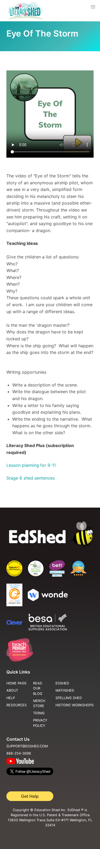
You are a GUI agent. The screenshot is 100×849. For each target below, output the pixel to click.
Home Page (16, 683)
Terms (39, 713)
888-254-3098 (18, 753)
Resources (16, 705)
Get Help (30, 796)
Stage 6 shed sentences (30, 478)
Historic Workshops (74, 705)
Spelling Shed (68, 698)
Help (10, 698)
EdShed (62, 683)
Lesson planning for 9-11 (31, 465)
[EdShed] (50, 534)
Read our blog (37, 688)
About (12, 690)
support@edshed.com (27, 746)
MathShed (64, 690)
